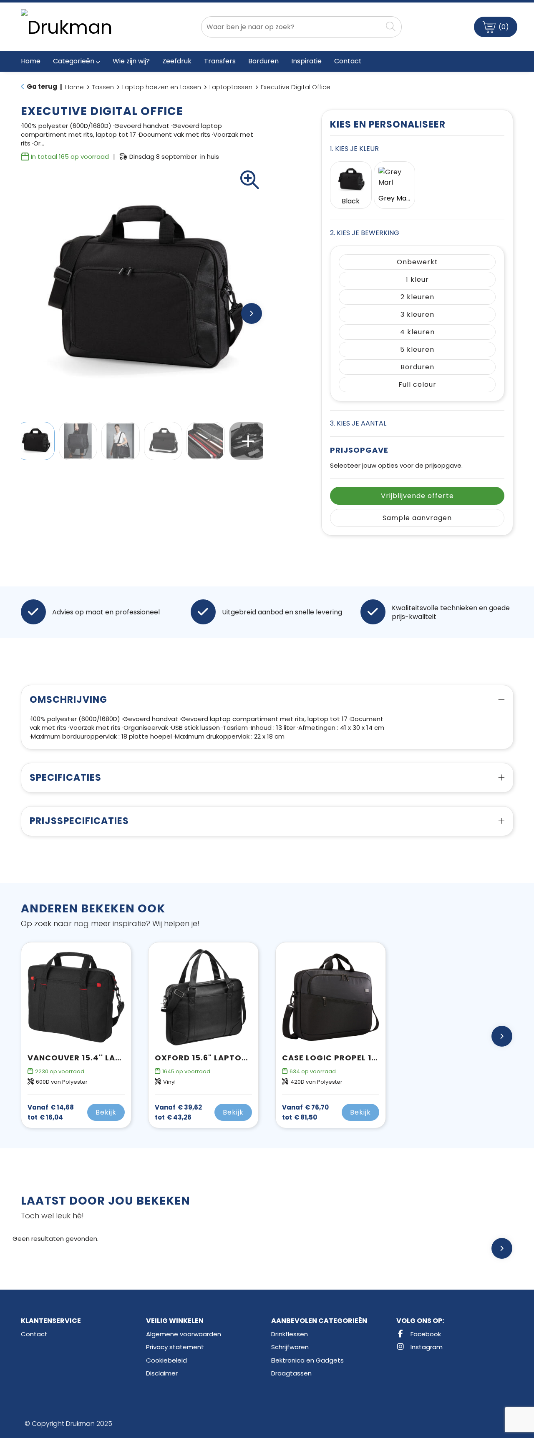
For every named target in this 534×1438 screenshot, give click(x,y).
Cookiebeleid (166, 1360)
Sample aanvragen (417, 518)
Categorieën (73, 61)
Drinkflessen (289, 1334)
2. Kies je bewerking (364, 232)
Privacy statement (175, 1347)
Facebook (425, 1334)
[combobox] (291, 26)
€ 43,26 (178, 1112)
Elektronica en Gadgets (307, 1360)
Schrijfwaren (290, 1347)
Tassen (103, 87)
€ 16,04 (51, 1112)
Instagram (426, 1347)
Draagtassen (291, 1373)
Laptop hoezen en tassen (161, 87)
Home (74, 87)
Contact (34, 1334)
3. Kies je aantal (358, 423)
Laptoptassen (230, 87)
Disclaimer (162, 1373)
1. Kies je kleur (354, 148)
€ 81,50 (305, 1112)
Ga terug (42, 86)
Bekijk (106, 1112)
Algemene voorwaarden (183, 1334)
